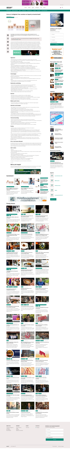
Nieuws (26, 7)
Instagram (38, 427)
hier (17, 39)
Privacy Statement (18, 427)
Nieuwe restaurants (15, 10)
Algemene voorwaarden (19, 430)
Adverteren (27, 427)
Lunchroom (8, 428)
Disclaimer (17, 429)
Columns (34, 10)
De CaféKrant (8, 429)
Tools (41, 7)
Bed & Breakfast (8, 430)
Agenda (33, 7)
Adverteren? (62, 4)
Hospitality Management (9, 427)
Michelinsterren (8, 10)
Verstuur (56, 44)
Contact (44, 7)
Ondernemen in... (29, 10)
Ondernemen (24, 10)
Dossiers (29, 7)
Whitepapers (37, 7)
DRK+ (20, 10)
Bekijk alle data (53, 199)
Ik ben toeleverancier (54, 42)
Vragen (17, 428)
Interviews (38, 10)
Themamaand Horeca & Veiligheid (10, 17)
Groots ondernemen (44, 10)
